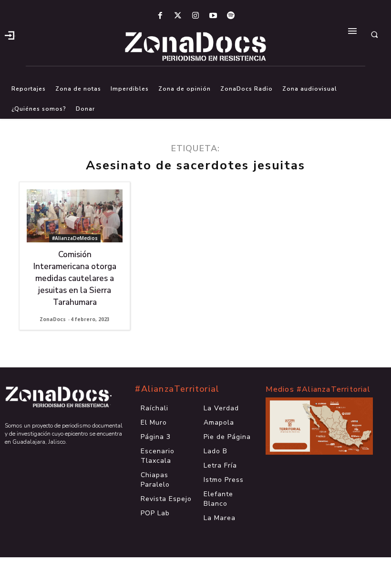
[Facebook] (160, 16)
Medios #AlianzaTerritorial (318, 389)
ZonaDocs (53, 319)
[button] (374, 34)
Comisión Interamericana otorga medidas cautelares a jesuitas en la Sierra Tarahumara (74, 278)
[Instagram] (195, 16)
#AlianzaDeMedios (75, 238)
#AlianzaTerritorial (177, 389)
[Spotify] (231, 16)
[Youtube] (213, 16)
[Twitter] (177, 16)
